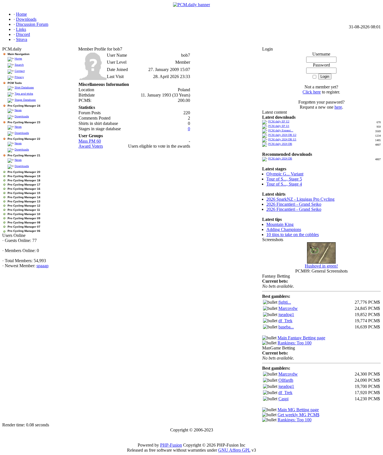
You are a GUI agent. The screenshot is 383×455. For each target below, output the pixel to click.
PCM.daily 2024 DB (280, 143)
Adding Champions (283, 229)
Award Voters (91, 146)
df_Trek (285, 320)
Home (18, 58)
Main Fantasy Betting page (301, 337)
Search (19, 64)
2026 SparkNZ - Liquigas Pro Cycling (300, 199)
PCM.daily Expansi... (280, 130)
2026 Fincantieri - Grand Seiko (293, 204)
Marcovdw (288, 308)
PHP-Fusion (171, 445)
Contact (20, 70)
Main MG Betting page (298, 409)
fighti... (284, 302)
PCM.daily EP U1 (278, 125)
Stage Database (25, 99)
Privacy (19, 77)
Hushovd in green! (321, 266)
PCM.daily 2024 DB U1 (282, 139)
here (338, 107)
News (18, 110)
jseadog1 (286, 314)
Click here (312, 92)
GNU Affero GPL (234, 450)
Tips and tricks (24, 93)
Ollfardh (285, 380)
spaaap (42, 265)
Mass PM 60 (90, 141)
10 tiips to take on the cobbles (292, 234)
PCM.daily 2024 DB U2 (282, 134)
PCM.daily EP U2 (278, 121)
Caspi (283, 398)
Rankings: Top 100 (295, 342)
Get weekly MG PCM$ (298, 414)
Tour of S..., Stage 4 (284, 184)
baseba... (286, 326)
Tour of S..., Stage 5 (284, 179)
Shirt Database (24, 87)
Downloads (22, 116)
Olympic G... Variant (284, 174)
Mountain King (280, 224)
